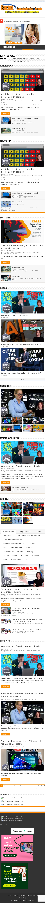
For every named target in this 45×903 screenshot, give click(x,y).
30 (28, 786)
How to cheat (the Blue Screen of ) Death (25, 118)
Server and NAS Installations (32, 208)
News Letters (22, 252)
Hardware (23, 101)
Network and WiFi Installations (29, 536)
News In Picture (6, 386)
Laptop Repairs (16, 276)
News (5, 560)
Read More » (6, 113)
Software (28, 101)
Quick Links (4, 499)
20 (24, 786)
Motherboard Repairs (18, 128)
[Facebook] (21, 898)
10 (20, 786)
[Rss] (19, 898)
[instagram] (25, 898)
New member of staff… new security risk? (21, 466)
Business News (8, 532)
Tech (4, 548)
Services (37, 278)
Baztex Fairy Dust (19, 895)
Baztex (4, 99)
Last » (36, 788)
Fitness (38, 532)
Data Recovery (16, 101)
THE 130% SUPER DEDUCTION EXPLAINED (26, 629)
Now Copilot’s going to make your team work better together (20, 373)
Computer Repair (6, 66)
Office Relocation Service (9, 438)
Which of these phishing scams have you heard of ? (18, 21)
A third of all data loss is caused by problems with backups (20, 315)
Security (29, 470)
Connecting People (8, 470)
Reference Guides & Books (17, 208)
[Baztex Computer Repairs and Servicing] (22, 8)
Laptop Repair (26, 132)
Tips (26, 560)
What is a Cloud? (17, 202)
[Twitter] (23, 898)
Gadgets (24, 556)
